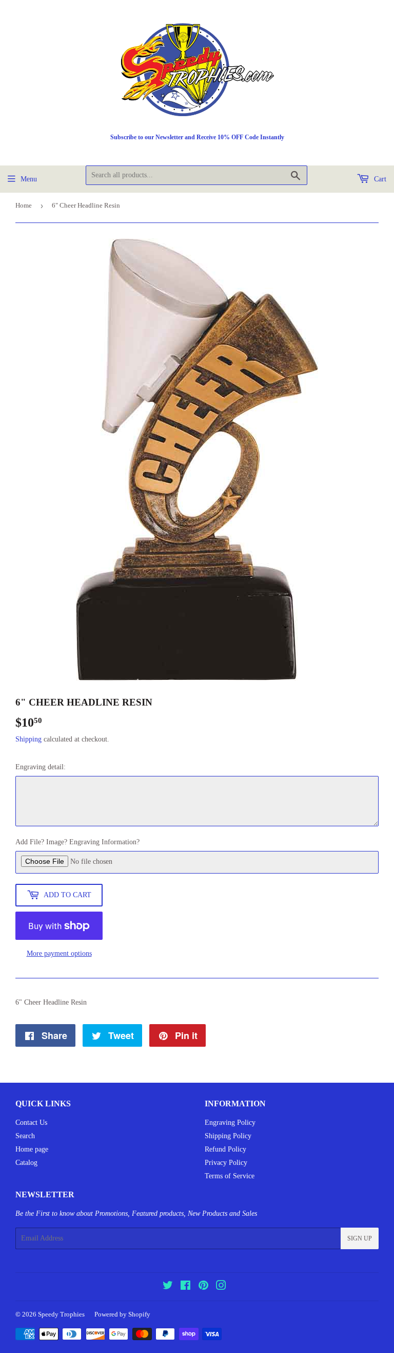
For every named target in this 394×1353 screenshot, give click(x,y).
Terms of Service (229, 1176)
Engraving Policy (230, 1122)
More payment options (59, 953)
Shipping (28, 739)
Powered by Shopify (122, 1314)
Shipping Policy (228, 1136)
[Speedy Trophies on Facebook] (185, 1287)
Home (23, 205)
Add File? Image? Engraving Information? (77, 842)
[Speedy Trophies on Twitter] (168, 1287)
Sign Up (359, 1238)
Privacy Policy (226, 1162)
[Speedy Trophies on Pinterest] (203, 1287)
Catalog (26, 1162)
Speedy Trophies (61, 1314)
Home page (31, 1149)
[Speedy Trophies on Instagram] (221, 1287)
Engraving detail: (40, 767)
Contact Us (31, 1122)
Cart (379, 179)
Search (25, 1136)
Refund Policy (225, 1149)
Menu (29, 179)
